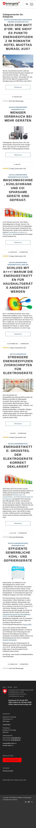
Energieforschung (21, 543)
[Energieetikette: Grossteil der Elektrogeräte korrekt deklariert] (18, 478)
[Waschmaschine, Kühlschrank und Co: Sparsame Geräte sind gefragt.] (18, 212)
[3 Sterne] (5, 101)
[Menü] (30, 4)
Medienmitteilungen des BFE (14, 780)
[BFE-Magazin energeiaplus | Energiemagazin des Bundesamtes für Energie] (15, 4)
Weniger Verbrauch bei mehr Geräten (18, 116)
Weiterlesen (18, 87)
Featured (18, 22)
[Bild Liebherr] (18, 572)
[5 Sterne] (8, 101)
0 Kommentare (22, 433)
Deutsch (7, 19)
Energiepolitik (21, 354)
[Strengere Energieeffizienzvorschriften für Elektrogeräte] (18, 385)
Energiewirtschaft (18, 109)
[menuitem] (26, 4)
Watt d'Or (25, 22)
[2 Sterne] (4, 101)
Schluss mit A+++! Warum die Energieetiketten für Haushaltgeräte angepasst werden (18, 279)
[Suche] (26, 4)
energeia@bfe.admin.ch (9, 743)
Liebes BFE (24, 264)
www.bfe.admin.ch (8, 745)
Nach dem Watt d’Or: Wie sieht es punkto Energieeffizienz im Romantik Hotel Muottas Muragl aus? (18, 37)
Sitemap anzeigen (8, 771)
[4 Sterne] (7, 101)
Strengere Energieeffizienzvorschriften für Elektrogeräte (18, 365)
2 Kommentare (23, 252)
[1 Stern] (3, 101)
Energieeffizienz (16, 19)
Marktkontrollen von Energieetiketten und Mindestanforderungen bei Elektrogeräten (18, 497)
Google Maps (6, 724)
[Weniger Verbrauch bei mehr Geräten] (18, 132)
